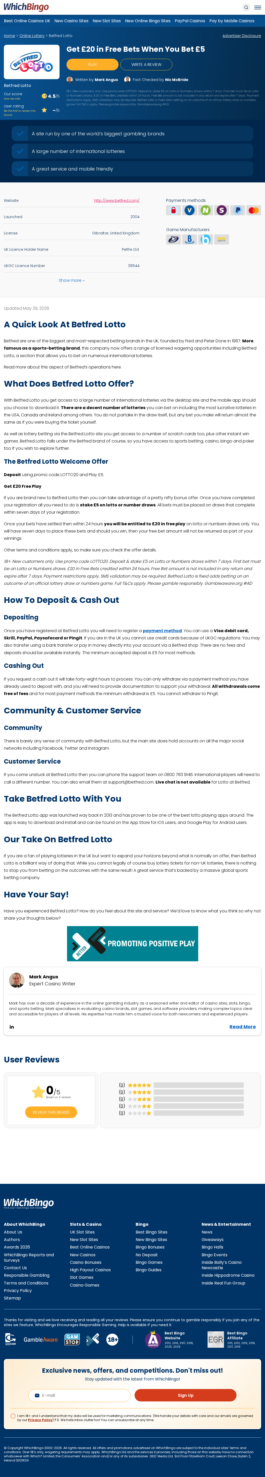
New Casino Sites (71, 21)
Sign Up (186, 1395)
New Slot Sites (107, 21)
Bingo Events (214, 1255)
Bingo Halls (212, 1247)
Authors (12, 1240)
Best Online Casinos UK (27, 21)
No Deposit (147, 1255)
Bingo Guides (148, 1270)
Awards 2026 (17, 1247)
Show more (70, 280)
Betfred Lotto (60, 35)
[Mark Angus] (70, 80)
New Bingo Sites (151, 1240)
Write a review (146, 65)
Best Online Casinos (90, 1247)
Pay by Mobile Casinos (231, 21)
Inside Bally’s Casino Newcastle (222, 1265)
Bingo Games (149, 1262)
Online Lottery (32, 35)
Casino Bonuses (85, 1262)
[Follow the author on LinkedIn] (11, 1026)
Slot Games (81, 1277)
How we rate (12, 99)
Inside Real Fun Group (223, 1283)
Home (9, 35)
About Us (13, 1232)
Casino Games (84, 1285)
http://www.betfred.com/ (116, 200)
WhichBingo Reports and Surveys (29, 1257)
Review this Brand (51, 1112)
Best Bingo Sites (151, 1232)
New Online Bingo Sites (148, 21)
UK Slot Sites (82, 1232)
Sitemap (12, 1298)
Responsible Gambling (26, 1275)
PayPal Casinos (190, 21)
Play (92, 65)
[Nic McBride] (127, 80)
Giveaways (213, 1240)
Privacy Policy (18, 1291)
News (207, 1232)
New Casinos (82, 1255)
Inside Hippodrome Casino (228, 1275)
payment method (162, 631)
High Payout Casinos (90, 1270)
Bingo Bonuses (150, 1247)
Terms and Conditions (26, 1283)
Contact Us (15, 1268)
